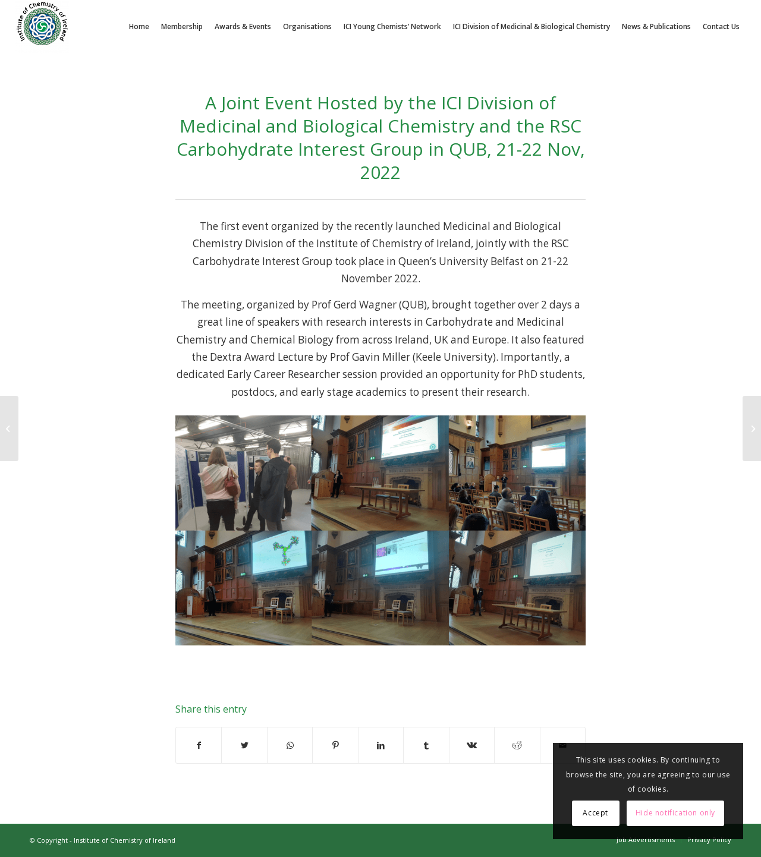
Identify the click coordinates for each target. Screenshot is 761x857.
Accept (595, 813)
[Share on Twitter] (244, 745)
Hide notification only (675, 813)
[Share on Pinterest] (335, 745)
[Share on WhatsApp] (290, 745)
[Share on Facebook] (198, 745)
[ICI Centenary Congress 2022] (9, 428)
